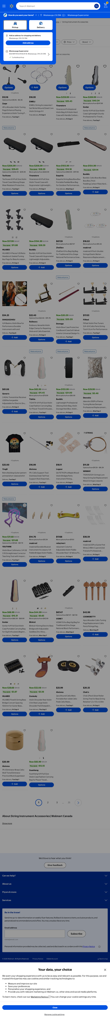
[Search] (96, 6)
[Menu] (4, 6)
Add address (28, 43)
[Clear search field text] (93, 6)
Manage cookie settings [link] (54, 1014)
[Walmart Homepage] (11, 6)
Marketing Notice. (39, 996)
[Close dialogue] (105, 970)
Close (55, 1007)
